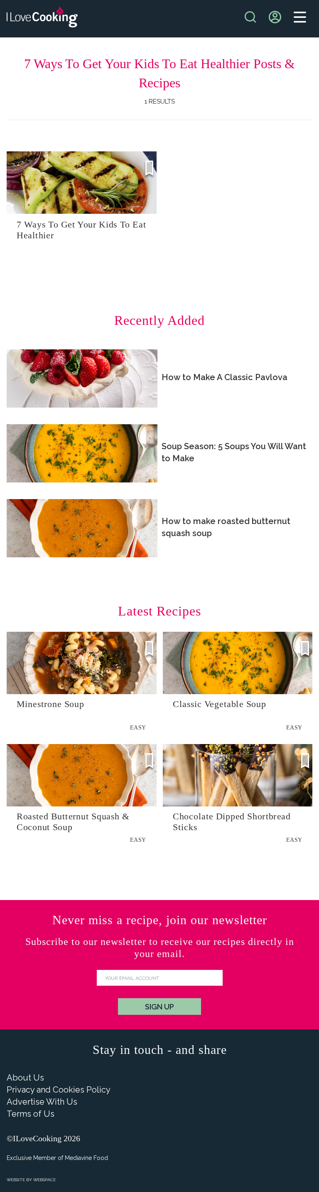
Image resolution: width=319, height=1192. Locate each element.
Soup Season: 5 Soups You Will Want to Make (234, 452)
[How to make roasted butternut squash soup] (82, 528)
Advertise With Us (42, 1102)
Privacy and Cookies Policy (58, 1090)
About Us (25, 1078)
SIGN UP (159, 1006)
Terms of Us (30, 1114)
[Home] (42, 19)
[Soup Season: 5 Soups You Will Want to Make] (82, 453)
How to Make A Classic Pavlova (224, 377)
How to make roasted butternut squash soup (226, 527)
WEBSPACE (44, 1179)
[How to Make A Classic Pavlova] (82, 378)
